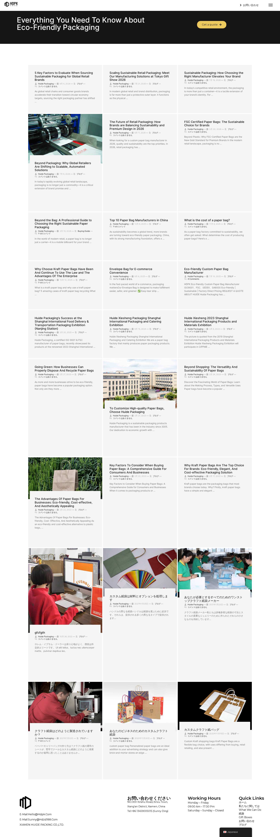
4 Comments (193, 279)
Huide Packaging (46, 83)
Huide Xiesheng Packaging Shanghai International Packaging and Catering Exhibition (135, 321)
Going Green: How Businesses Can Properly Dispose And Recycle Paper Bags (64, 368)
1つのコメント (44, 233)
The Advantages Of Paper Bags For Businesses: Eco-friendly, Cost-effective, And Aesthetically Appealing (63, 502)
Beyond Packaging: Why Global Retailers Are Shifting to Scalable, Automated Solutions (63, 166)
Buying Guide (84, 231)
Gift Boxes (245, 817)
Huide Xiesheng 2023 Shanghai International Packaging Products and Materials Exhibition (210, 321)
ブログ (80, 83)
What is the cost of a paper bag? (207, 220)
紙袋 (241, 813)
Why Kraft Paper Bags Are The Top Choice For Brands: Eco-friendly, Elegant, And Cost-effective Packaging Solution (214, 469)
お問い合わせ (246, 821)
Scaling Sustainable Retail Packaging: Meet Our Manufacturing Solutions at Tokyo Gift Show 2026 (139, 76)
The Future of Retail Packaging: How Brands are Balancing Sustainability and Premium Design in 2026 (137, 125)
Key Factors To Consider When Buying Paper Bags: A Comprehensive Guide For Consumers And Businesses (138, 469)
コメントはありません (48, 86)
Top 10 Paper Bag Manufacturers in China (139, 220)
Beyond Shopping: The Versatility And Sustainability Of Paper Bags (210, 368)
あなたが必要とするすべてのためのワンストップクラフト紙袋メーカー (213, 598)
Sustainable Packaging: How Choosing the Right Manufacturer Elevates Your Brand (213, 74)
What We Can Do (250, 809)
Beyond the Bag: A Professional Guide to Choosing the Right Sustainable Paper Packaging (63, 223)
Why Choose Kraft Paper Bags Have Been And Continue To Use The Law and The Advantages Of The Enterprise (64, 272)
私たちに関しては (249, 806)
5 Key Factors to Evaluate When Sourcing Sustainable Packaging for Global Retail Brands (64, 76)
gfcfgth (40, 632)
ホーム (243, 802)
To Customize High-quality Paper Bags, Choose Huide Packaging (137, 410)
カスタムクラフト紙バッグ (201, 729)
